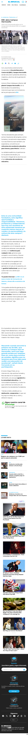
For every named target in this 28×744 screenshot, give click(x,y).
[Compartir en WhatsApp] (2, 63)
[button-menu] (2, 2)
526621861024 (14, 684)
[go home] (14, 726)
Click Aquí (14, 691)
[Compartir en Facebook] (6, 63)
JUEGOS (4, 4)
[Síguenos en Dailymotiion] (25, 716)
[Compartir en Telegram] (12, 63)
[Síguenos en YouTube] (14, 716)
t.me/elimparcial (14, 706)
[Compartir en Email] (15, 63)
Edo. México (15, 4)
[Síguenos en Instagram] (10, 716)
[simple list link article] (14, 447)
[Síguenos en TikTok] (18, 716)
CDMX (8, 4)
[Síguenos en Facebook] (3, 716)
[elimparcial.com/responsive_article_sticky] (27, 734)
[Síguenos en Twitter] (7, 716)
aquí (13, 407)
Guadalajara (22, 4)
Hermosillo (13, 17)
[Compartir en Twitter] (9, 63)
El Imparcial (5, 17)
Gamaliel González (7, 56)
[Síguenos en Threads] (21, 716)
